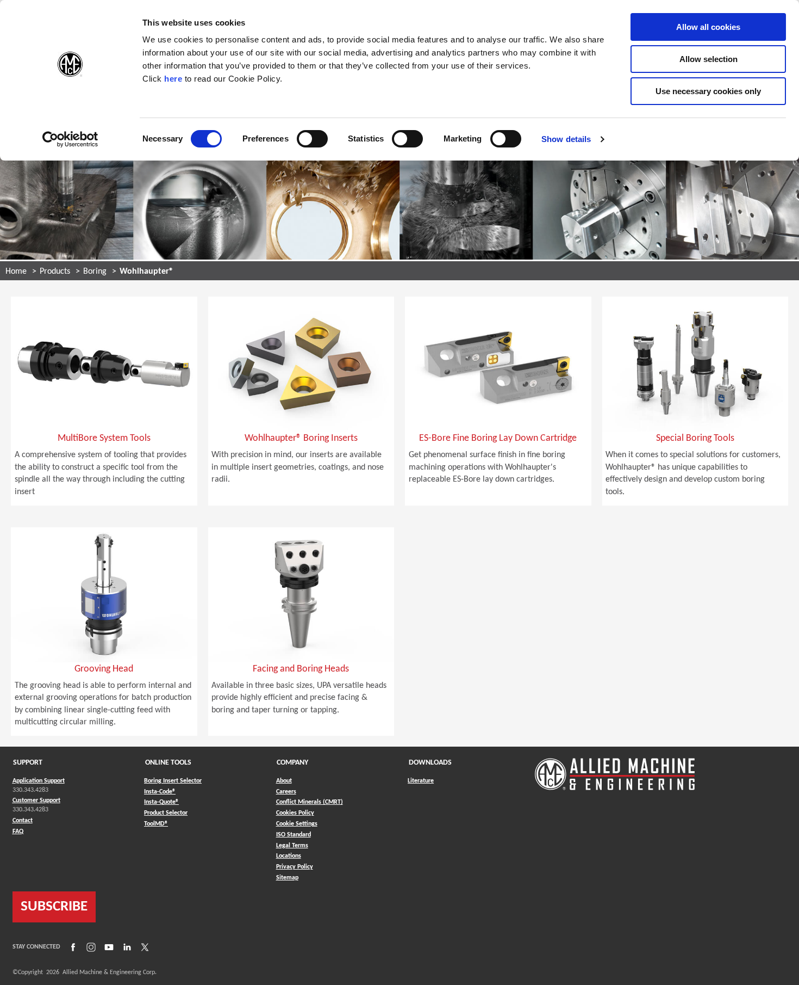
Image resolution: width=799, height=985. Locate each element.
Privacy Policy (294, 867)
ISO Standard (293, 835)
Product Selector (166, 812)
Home (16, 271)
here (173, 78)
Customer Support (36, 800)
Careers (286, 792)
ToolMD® (156, 823)
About (284, 781)
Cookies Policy (295, 813)
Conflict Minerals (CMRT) (309, 802)
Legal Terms (292, 845)
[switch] (312, 138)
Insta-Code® (160, 791)
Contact (23, 820)
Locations (288, 856)
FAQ (18, 831)
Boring (95, 271)
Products (55, 271)
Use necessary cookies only (708, 91)
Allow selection (708, 59)
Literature (421, 781)
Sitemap (287, 878)
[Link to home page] (614, 769)
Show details (566, 139)
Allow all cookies (708, 27)
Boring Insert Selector (173, 781)
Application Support (39, 781)
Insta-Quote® (161, 801)
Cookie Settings (296, 824)
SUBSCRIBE (54, 907)
